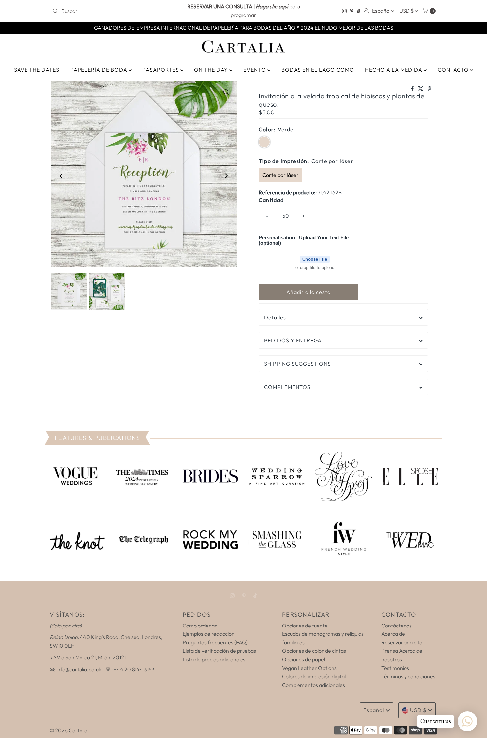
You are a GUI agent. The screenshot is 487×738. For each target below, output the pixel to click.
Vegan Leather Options (309, 668)
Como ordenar (200, 625)
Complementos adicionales (313, 685)
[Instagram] (344, 11)
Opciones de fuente (305, 625)
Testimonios (395, 668)
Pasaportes (161, 69)
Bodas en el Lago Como (317, 69)
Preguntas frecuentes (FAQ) (215, 642)
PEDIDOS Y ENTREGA (293, 340)
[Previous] (61, 175)
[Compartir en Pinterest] (429, 89)
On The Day (211, 69)
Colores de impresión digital (314, 676)
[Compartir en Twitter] (421, 89)
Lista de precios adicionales (214, 659)
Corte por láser (280, 175)
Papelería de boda (99, 69)
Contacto (454, 69)
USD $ (407, 10)
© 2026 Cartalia (68, 730)
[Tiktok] (358, 11)
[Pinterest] (351, 11)
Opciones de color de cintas (314, 650)
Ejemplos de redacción (209, 633)
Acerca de (393, 633)
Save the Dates (36, 69)
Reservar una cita (401, 642)
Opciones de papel (303, 659)
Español (381, 10)
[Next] (226, 175)
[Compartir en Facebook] (413, 89)
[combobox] (112, 11)
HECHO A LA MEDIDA (394, 69)
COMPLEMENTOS (287, 387)
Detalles (275, 317)
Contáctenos (396, 625)
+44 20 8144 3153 (134, 669)
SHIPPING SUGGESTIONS (297, 363)
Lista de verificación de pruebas (219, 650)
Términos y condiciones (408, 676)
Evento (255, 69)
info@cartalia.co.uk (78, 669)
